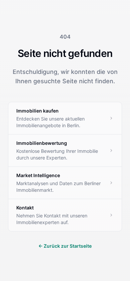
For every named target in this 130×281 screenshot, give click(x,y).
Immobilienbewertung (41, 143)
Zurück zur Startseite (65, 246)
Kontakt (25, 207)
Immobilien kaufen (37, 111)
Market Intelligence (38, 175)
